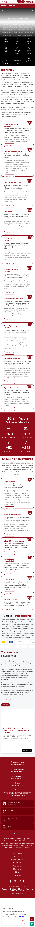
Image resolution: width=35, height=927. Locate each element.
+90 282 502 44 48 (4, 2)
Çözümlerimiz (17, 869)
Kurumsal (17, 856)
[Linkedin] (32, 2)
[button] (2, 10)
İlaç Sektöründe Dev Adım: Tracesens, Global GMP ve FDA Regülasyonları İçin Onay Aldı (16, 730)
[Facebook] (27, 2)
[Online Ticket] (32, 919)
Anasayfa (18, 853)
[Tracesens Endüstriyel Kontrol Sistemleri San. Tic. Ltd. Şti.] (16, 5)
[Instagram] (31, 2)
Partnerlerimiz (17, 866)
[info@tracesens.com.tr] (10, 2)
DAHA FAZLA (8, 145)
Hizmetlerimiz (17, 862)
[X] (29, 2)
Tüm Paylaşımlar (6, 698)
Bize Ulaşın (17, 875)
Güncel (17, 872)
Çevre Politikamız (17, 859)
